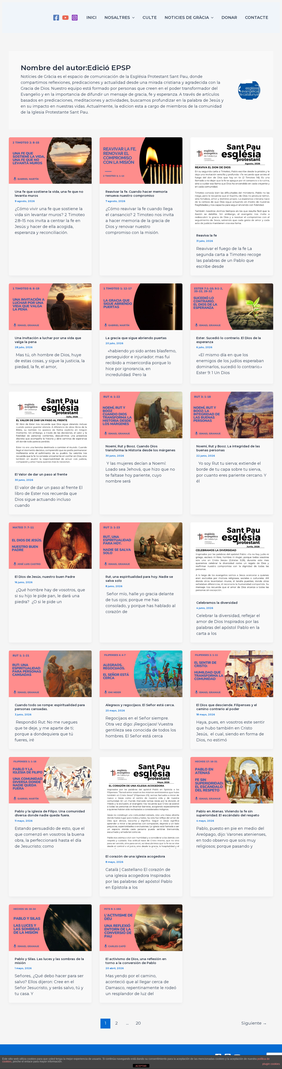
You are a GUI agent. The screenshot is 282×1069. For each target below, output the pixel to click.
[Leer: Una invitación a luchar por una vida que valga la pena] (50, 306)
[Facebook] (56, 17)
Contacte (256, 17)
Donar (229, 17)
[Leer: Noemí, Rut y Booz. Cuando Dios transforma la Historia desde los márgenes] (141, 414)
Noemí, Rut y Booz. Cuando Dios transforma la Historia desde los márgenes (140, 448)
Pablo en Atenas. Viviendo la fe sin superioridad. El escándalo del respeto (227, 813)
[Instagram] (74, 17)
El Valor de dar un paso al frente (41, 474)
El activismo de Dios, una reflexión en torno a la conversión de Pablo (136, 961)
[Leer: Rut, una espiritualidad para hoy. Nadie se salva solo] (141, 545)
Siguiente (254, 1023)
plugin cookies (271, 1063)
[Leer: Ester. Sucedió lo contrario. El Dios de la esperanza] (231, 306)
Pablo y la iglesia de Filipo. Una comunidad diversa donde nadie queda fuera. (50, 813)
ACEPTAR (141, 1066)
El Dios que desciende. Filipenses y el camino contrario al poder (226, 707)
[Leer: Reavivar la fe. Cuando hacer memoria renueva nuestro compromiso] (141, 160)
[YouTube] (65, 17)
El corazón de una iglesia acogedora (135, 856)
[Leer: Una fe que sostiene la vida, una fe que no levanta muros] (50, 160)
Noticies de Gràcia (187, 17)
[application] (132, 17)
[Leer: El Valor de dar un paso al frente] (50, 428)
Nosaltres (117, 17)
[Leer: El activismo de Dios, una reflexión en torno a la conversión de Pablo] (141, 927)
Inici (91, 17)
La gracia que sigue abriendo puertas (136, 338)
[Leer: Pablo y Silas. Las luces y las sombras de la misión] (50, 927)
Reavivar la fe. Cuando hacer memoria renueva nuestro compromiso (136, 194)
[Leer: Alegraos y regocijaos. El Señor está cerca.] (141, 673)
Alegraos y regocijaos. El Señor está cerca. (140, 705)
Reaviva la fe (206, 235)
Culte (150, 17)
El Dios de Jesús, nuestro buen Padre (45, 577)
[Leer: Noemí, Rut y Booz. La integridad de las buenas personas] (231, 414)
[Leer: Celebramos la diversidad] (231, 558)
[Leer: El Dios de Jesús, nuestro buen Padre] (50, 545)
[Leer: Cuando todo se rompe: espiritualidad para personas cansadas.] (50, 673)
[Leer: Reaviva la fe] (231, 182)
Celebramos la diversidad (216, 603)
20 (138, 1023)
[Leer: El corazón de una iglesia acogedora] (141, 802)
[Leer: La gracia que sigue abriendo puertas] (141, 306)
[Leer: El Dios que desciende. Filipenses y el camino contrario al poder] (231, 673)
